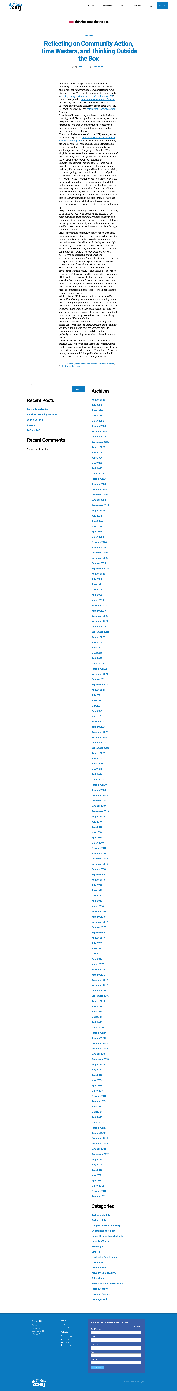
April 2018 (97, 901)
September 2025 (100, 442)
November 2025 (100, 431)
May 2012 (97, 1175)
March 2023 (98, 600)
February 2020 (99, 785)
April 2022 (97, 658)
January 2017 (99, 974)
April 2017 (97, 959)
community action (73, 364)
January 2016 (99, 1038)
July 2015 (97, 1069)
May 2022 (97, 653)
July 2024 (97, 516)
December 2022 (100, 616)
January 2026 (99, 426)
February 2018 (99, 911)
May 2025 (97, 463)
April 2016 (97, 1022)
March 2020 (98, 779)
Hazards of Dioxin (100, 1241)
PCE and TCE (33, 430)
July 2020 (97, 758)
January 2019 (99, 853)
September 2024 (100, 505)
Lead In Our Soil (35, 419)
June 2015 (97, 1075)
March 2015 (98, 1091)
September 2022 (100, 632)
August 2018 (98, 880)
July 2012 (97, 1164)
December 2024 (100, 489)
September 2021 (100, 684)
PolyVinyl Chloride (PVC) (104, 1273)
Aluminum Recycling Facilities (42, 414)
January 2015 (99, 1101)
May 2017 (97, 953)
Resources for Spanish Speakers (108, 1283)
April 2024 (97, 531)
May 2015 (97, 1080)
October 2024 (99, 500)
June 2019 (97, 827)
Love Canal (97, 1262)
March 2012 (98, 1185)
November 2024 (100, 494)
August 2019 (98, 816)
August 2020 (98, 753)
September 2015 (100, 1059)
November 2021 (100, 674)
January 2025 (99, 484)
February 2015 (99, 1096)
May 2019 (97, 832)
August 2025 (98, 447)
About (63, 1321)
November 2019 (100, 800)
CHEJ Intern (82, 67)
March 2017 (98, 964)
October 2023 (99, 563)
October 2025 (99, 436)
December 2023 (100, 552)
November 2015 (100, 1048)
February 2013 (99, 1128)
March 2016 (98, 1027)
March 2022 (98, 663)
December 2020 (100, 732)
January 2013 (99, 1133)
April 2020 (97, 774)
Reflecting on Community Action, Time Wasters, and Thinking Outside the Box (88, 51)
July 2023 (97, 579)
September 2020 (100, 748)
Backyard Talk (88, 36)
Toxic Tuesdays (100, 1289)
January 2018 (99, 916)
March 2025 (98, 473)
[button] (151, 6)
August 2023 (98, 574)
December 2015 (100, 1043)
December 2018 (100, 858)
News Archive (99, 1267)
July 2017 (97, 943)
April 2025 (97, 468)
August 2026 (98, 399)
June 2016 (97, 1011)
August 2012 (98, 1159)
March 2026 (98, 421)
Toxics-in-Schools (101, 1294)
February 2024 (99, 542)
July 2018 (97, 885)
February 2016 (99, 1033)
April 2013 (97, 1117)
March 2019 (98, 843)
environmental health (89, 364)
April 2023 (97, 595)
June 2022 (97, 647)
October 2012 (99, 1149)
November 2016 (100, 985)
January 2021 (99, 727)
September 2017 (100, 932)
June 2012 (97, 1170)
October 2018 (99, 869)
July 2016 (97, 1006)
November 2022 (100, 621)
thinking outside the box (71, 366)
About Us (90, 6)
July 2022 (97, 642)
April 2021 (97, 711)
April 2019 (97, 837)
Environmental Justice (106, 364)
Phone (93, 1352)
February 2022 (99, 668)
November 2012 (100, 1143)
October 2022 (99, 626)
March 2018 (98, 906)
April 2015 (97, 1085)
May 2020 (97, 769)
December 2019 (100, 795)
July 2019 (97, 822)
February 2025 (99, 479)
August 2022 (98, 637)
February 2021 (99, 721)
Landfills (96, 1252)
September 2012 (100, 1154)
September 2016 (100, 996)
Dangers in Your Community (106, 1225)
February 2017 (99, 969)
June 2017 (97, 948)
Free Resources (107, 6)
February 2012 (99, 1191)
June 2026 (97, 410)
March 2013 (98, 1122)
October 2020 (99, 742)
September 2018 (100, 874)
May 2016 (97, 1017)
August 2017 (98, 938)
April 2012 (97, 1180)
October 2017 (99, 927)
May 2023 (97, 589)
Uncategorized (99, 1299)
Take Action (137, 6)
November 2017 (100, 922)
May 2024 (97, 526)
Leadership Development (104, 1257)
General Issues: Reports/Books (107, 1236)
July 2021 (97, 695)
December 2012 (100, 1138)
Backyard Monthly (101, 1215)
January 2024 (99, 547)
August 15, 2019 (98, 67)
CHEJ (64, 364)
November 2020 (100, 737)
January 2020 (99, 790)
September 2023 (100, 568)
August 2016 (98, 1001)
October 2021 (99, 679)
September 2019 (100, 811)
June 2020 (97, 763)
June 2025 (97, 457)
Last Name (94, 1344)
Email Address (96, 1329)
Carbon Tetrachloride (38, 409)
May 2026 (97, 415)
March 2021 (98, 716)
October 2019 (99, 806)
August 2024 (98, 510)
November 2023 (100, 558)
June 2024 (97, 521)
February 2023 (99, 605)
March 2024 (98, 537)
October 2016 (99, 990)
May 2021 (97, 705)
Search (29, 385)
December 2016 (100, 980)
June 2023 (97, 584)
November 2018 (100, 864)
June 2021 (97, 700)
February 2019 (99, 848)
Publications (98, 1278)
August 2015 (98, 1064)
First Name (94, 1337)
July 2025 (97, 452)
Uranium (31, 425)
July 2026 (97, 405)
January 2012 (99, 1196)
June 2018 (97, 890)
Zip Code (94, 1360)
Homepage (97, 1246)
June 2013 (97, 1106)
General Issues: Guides (103, 1230)
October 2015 (99, 1054)
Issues (123, 6)
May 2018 (97, 895)
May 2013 (97, 1112)
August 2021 (98, 690)
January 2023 (99, 611)
